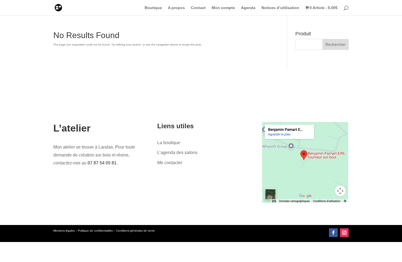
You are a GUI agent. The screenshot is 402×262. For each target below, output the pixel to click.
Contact (198, 8)
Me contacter (169, 162)
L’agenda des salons (177, 152)
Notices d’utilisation (280, 8)
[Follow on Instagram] (344, 232)
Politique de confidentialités (95, 230)
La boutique (168, 142)
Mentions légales (64, 230)
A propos (176, 8)
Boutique (153, 8)
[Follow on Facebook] (333, 232)
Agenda (248, 8)
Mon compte (223, 8)
